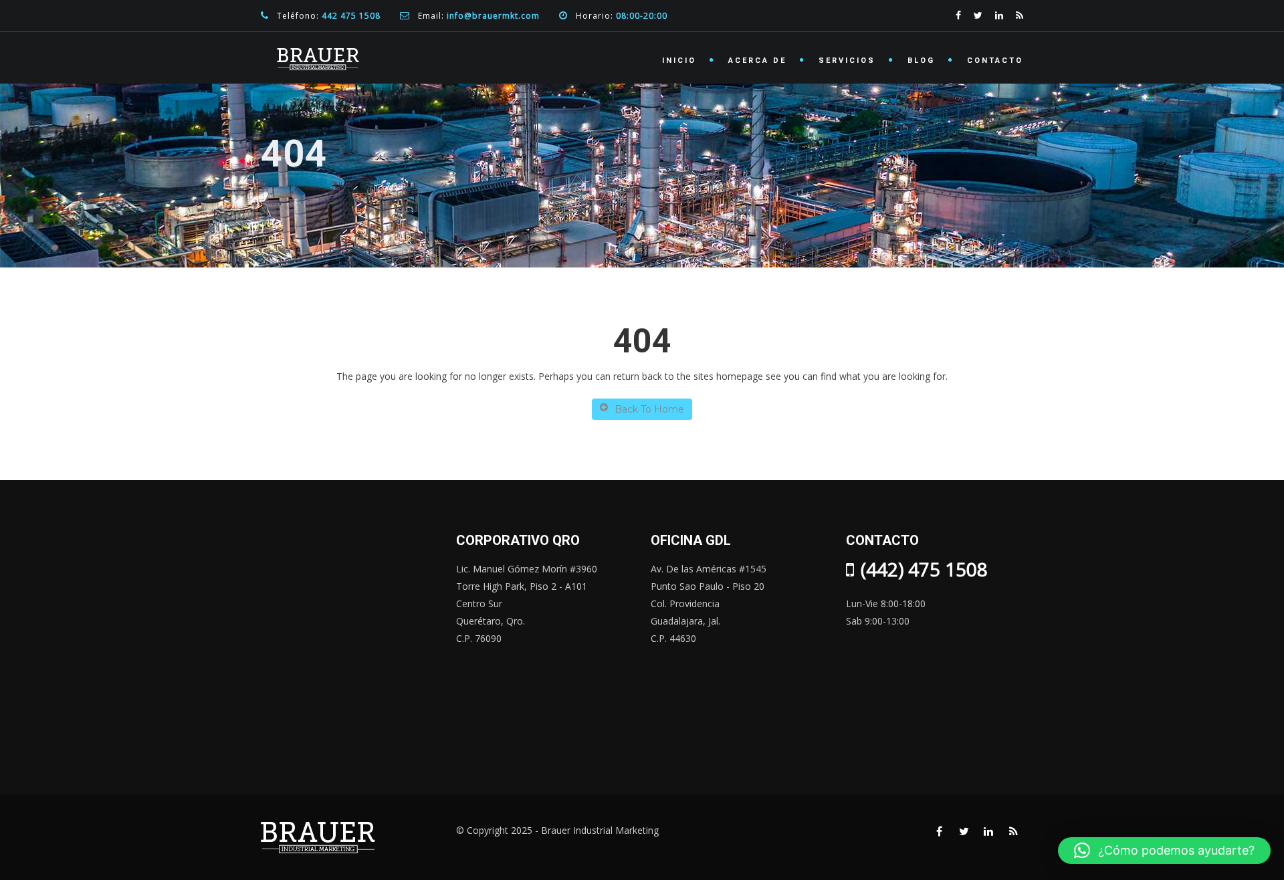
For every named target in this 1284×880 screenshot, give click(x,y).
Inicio (679, 60)
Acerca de (757, 60)
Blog (921, 60)
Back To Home (649, 409)
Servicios (847, 60)
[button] (1164, 850)
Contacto (995, 60)
